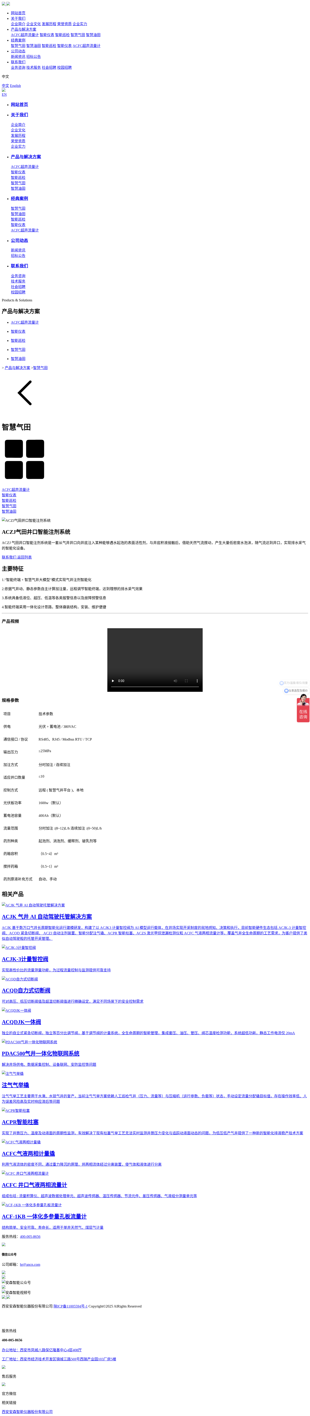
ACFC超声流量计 (25, 35)
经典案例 (18, 40)
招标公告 (33, 57)
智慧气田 (78, 35)
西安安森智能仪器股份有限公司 (27, 1412)
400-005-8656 (30, 1237)
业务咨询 (18, 67)
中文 (5, 86)
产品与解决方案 (23, 29)
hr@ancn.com (30, 1264)
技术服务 (33, 67)
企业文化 (33, 24)
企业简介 (18, 24)
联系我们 (18, 62)
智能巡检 (62, 35)
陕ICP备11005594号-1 (71, 1306)
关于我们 (18, 18)
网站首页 (18, 13)
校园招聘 (64, 67)
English (15, 86)
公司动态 (18, 51)
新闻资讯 (18, 57)
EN (4, 94)
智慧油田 (93, 35)
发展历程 (49, 24)
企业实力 (80, 24)
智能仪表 (47, 35)
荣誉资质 (64, 24)
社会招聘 (49, 67)
